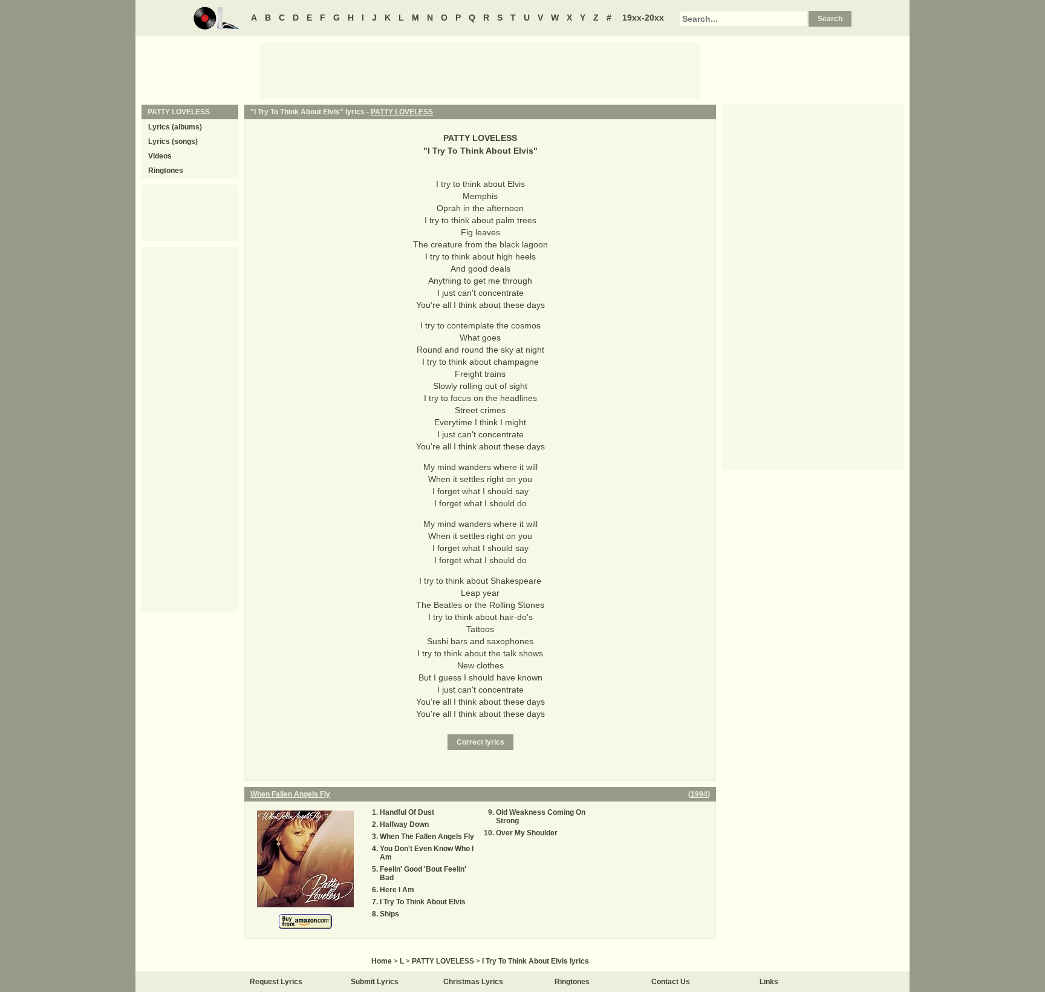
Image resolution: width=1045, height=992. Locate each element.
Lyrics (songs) (173, 141)
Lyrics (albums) (175, 127)
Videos (160, 156)
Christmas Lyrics (473, 981)
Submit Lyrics (375, 981)
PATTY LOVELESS (402, 112)
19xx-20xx (643, 17)
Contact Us (670, 981)
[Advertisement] (480, 69)
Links (769, 981)
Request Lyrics (276, 981)
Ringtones (165, 170)
